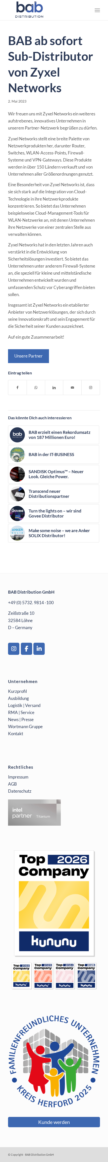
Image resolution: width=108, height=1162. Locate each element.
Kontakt (15, 733)
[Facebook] (26, 649)
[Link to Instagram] (91, 387)
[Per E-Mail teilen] (72, 387)
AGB (12, 784)
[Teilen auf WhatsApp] (36, 387)
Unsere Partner (28, 356)
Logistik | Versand (24, 705)
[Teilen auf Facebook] (17, 387)
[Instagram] (13, 649)
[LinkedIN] (39, 649)
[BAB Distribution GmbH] (44, 10)
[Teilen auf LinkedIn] (54, 387)
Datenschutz (19, 791)
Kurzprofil (17, 691)
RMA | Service (21, 712)
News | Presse (21, 719)
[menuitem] (97, 10)
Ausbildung (18, 698)
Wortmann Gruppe (25, 726)
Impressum (18, 777)
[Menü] (97, 10)
